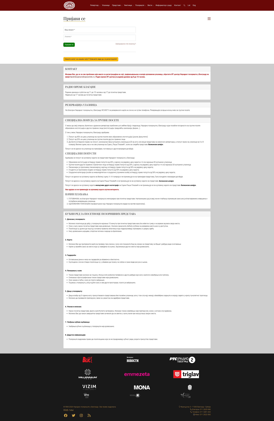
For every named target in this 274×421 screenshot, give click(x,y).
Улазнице (105, 5)
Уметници (128, 5)
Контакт (177, 5)
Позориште (140, 5)
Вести (150, 5)
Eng (194, 5)
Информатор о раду (164, 5)
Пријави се (69, 45)
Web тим (68, 410)
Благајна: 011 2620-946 (201, 409)
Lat (189, 5)
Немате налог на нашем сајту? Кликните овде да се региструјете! (91, 59)
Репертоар (94, 5)
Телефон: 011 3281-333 (201, 412)
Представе (116, 5)
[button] (209, 19)
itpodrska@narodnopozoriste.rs (82, 77)
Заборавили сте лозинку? (125, 44)
